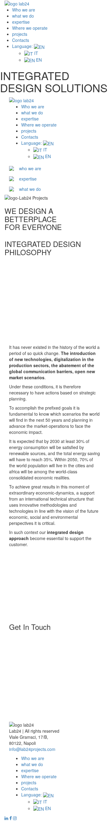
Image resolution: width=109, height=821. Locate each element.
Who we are (23, 10)
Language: (23, 46)
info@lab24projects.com (32, 749)
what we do (23, 16)
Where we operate (30, 28)
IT (35, 53)
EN (38, 60)
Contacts (20, 40)
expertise (21, 22)
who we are (30, 168)
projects (19, 34)
